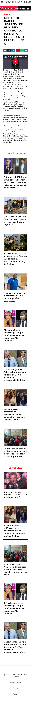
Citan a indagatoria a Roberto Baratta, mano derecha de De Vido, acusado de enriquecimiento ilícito (15, 374)
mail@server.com (15, 683)
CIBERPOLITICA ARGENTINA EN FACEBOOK (16, 676)
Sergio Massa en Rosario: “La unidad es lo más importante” (15, 495)
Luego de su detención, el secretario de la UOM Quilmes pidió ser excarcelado (15, 297)
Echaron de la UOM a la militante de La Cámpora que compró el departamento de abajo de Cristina (15, 258)
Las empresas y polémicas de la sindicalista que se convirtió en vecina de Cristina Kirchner (14, 414)
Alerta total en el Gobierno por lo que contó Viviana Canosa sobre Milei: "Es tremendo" (14, 335)
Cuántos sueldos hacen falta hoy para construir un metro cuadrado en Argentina (15, 220)
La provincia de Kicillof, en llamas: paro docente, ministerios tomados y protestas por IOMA (15, 452)
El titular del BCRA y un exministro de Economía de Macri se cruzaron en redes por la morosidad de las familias (15, 182)
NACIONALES (8, 14)
